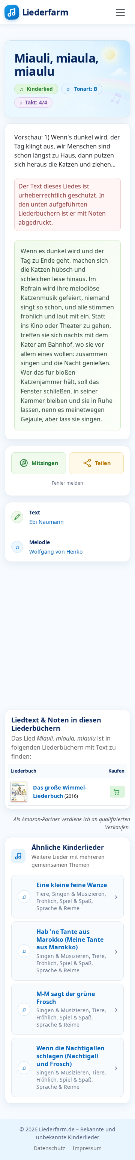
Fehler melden (67, 483)
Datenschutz (49, 1148)
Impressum (87, 1148)
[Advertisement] (67, 636)
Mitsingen (45, 463)
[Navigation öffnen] (120, 12)
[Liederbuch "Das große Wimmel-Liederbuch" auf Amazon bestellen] (117, 791)
